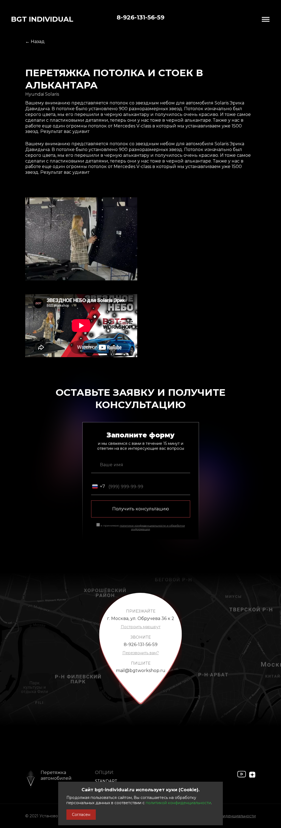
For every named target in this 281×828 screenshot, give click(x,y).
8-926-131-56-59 (140, 17)
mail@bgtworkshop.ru (140, 670)
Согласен (81, 814)
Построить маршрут (141, 626)
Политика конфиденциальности (224, 815)
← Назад (35, 41)
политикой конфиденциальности (178, 802)
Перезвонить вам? (140, 652)
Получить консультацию (140, 508)
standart (106, 781)
